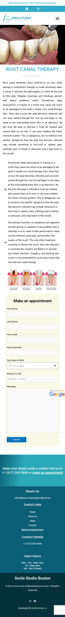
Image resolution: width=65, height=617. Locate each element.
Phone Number (14, 347)
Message (11, 386)
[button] (57, 18)
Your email (12, 334)
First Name (12, 308)
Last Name (12, 321)
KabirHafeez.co (39, 608)
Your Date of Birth (15, 360)
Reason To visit (14, 373)
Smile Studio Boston (32, 578)
